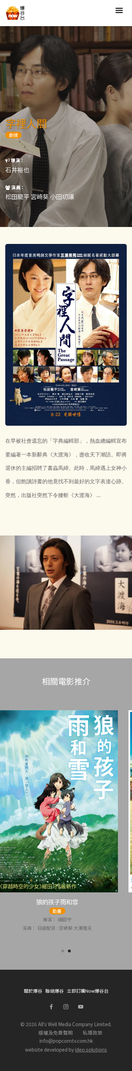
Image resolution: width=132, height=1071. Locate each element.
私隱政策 (92, 1032)
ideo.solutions (91, 1049)
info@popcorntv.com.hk (66, 1040)
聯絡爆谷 (54, 990)
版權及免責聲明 (55, 1032)
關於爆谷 (33, 990)
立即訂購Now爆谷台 (87, 990)
